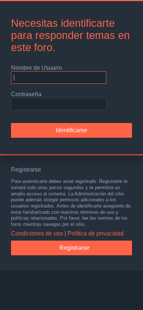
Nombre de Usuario (36, 68)
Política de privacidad (95, 233)
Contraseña (26, 94)
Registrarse (74, 248)
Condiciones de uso (37, 233)
